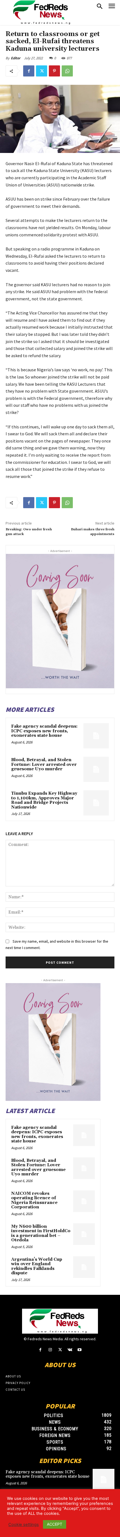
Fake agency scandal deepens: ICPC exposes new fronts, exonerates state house (44, 731)
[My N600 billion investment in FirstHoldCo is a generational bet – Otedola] (84, 1234)
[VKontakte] (69, 1349)
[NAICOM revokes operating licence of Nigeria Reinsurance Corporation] (84, 1201)
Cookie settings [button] (23, 1524)
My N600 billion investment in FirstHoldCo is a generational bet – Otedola (40, 1233)
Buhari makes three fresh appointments (92, 531)
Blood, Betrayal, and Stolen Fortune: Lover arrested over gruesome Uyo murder (44, 764)
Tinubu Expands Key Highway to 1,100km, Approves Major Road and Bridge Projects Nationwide (44, 800)
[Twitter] (41, 70)
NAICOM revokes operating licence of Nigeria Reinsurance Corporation (34, 1200)
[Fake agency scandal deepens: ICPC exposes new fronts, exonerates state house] (96, 735)
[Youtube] (79, 1349)
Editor (15, 58)
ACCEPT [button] (54, 1524)
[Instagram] (50, 1349)
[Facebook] (28, 70)
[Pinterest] (54, 70)
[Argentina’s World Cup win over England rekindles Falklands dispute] (84, 1267)
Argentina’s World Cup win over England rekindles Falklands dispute (36, 1266)
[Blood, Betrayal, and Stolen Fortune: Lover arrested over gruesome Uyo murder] (96, 769)
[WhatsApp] (67, 70)
